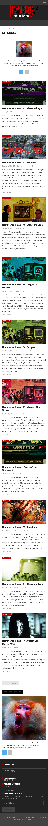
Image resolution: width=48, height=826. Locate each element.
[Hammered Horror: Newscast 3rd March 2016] (24, 625)
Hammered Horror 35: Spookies (19, 527)
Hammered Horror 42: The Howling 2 (22, 108)
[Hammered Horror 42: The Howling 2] (24, 93)
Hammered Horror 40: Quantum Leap (22, 224)
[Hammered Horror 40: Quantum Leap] (24, 209)
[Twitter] (27, 2)
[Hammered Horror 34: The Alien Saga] (24, 569)
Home (4, 29)
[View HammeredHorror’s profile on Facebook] (5, 780)
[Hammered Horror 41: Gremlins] (24, 147)
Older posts (11, 683)
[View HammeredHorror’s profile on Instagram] (10, 780)
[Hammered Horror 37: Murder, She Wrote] (24, 391)
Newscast (6, 614)
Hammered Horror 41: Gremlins (19, 162)
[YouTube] (23, 2)
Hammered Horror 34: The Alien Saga (22, 584)
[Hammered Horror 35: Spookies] (24, 512)
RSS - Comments (10, 790)
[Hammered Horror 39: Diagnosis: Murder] (24, 269)
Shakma (16, 112)
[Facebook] (18, 2)
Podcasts (6, 82)
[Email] (32, 2)
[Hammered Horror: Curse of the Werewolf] (24, 452)
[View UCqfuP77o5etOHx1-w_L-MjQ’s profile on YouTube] (13, 780)
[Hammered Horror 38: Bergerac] (24, 332)
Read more (7, 130)
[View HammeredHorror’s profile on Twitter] (7, 780)
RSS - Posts (8, 787)
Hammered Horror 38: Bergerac (19, 347)
